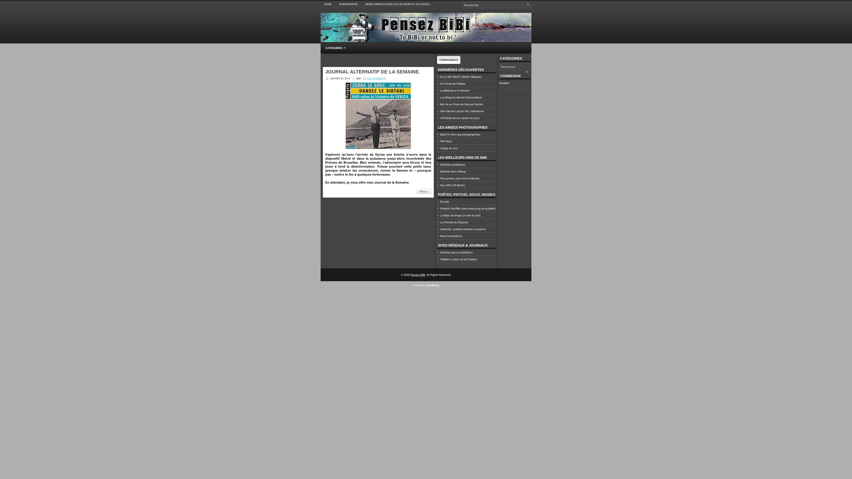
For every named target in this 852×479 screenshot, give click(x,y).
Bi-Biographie (348, 4)
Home (327, 4)
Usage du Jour (449, 148)
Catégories (335, 48)
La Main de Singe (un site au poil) (460, 215)
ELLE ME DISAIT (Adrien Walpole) (461, 77)
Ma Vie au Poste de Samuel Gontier (461, 104)
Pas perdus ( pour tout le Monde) (460, 178)
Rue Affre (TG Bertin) (452, 185)
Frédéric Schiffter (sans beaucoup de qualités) (468, 208)
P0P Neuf (446, 141)
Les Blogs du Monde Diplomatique (461, 97)
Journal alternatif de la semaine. (372, 72)
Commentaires (448, 59)
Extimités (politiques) (452, 164)
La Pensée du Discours (454, 222)
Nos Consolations (451, 236)
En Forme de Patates (452, 83)
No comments (376, 78)
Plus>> (424, 191)
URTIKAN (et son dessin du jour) (459, 118)
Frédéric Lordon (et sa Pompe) (458, 259)
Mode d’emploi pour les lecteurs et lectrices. (398, 4)
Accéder (504, 83)
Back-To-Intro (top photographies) (460, 134)
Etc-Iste (444, 201)
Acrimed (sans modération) (456, 252)
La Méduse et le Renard (454, 90)
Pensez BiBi (417, 275)
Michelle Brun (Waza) (453, 171)
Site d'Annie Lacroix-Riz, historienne (462, 111)
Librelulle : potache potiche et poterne (463, 229)
